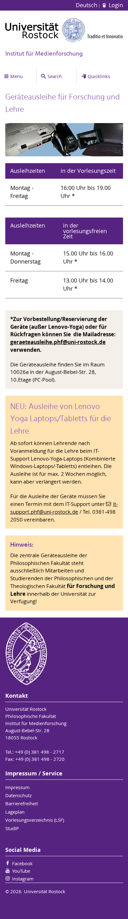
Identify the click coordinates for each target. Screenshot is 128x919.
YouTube (21, 871)
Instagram (23, 878)
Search (55, 76)
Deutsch (87, 5)
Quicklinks (99, 76)
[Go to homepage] (64, 30)
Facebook (22, 863)
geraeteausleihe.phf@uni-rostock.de (58, 342)
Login (115, 5)
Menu (16, 76)
